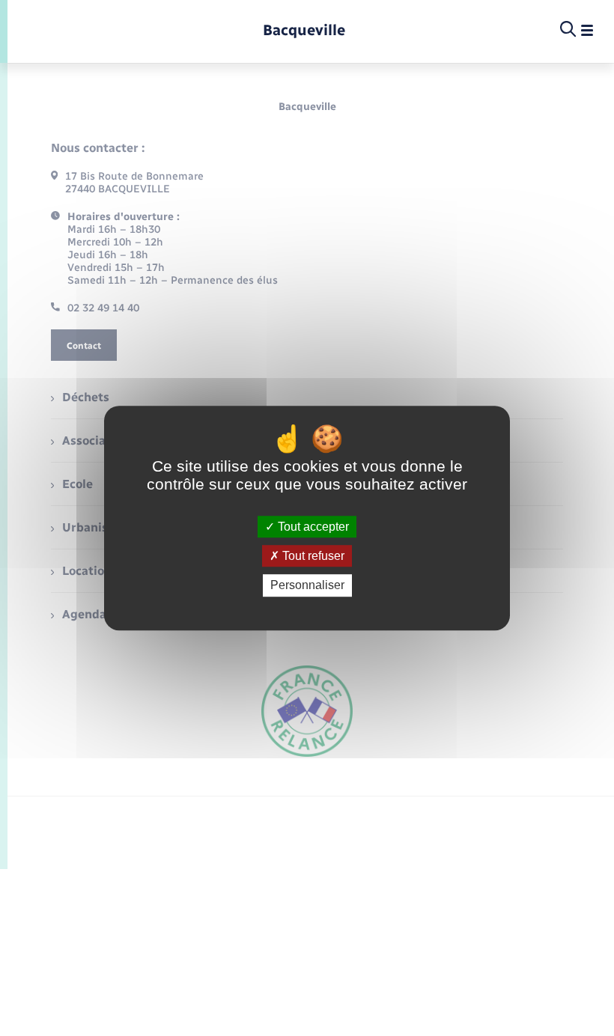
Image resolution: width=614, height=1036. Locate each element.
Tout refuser (311, 555)
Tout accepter (312, 526)
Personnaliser (307, 585)
